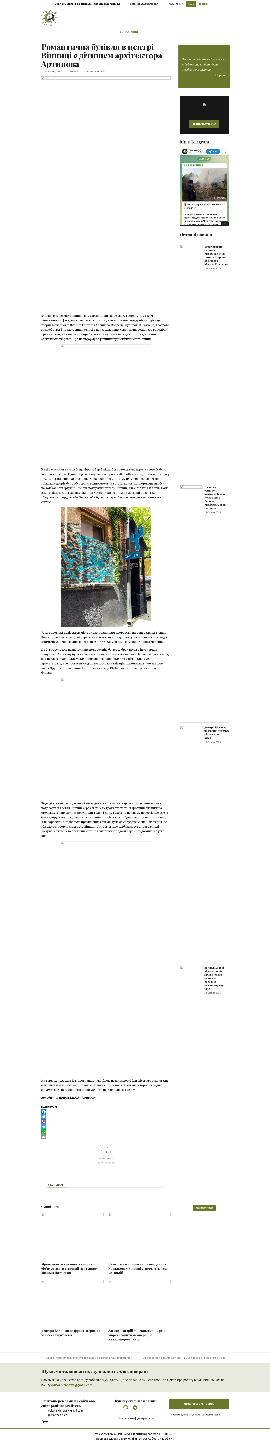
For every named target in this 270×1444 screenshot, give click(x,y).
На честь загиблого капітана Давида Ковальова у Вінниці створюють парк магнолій (138, 1268)
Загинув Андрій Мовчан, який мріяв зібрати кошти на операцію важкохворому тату (136, 1335)
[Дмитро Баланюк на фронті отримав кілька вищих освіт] (191, 842)
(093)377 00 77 (175, 3)
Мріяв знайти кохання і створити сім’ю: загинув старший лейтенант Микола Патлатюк (69, 1268)
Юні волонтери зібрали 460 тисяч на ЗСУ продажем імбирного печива (183, 1357)
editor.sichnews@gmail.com (144, 3)
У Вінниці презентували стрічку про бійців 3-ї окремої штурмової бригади (88, 1357)
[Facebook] (106, 1111)
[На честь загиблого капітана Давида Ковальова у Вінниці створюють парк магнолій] (191, 602)
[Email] (106, 1136)
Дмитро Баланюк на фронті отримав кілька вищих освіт (70, 1333)
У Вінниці (73, 71)
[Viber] (106, 1121)
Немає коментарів (95, 71)
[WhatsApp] (106, 1131)
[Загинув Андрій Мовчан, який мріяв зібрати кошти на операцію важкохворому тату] (191, 1082)
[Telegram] (106, 1126)
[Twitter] (106, 1116)
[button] (149, 32)
